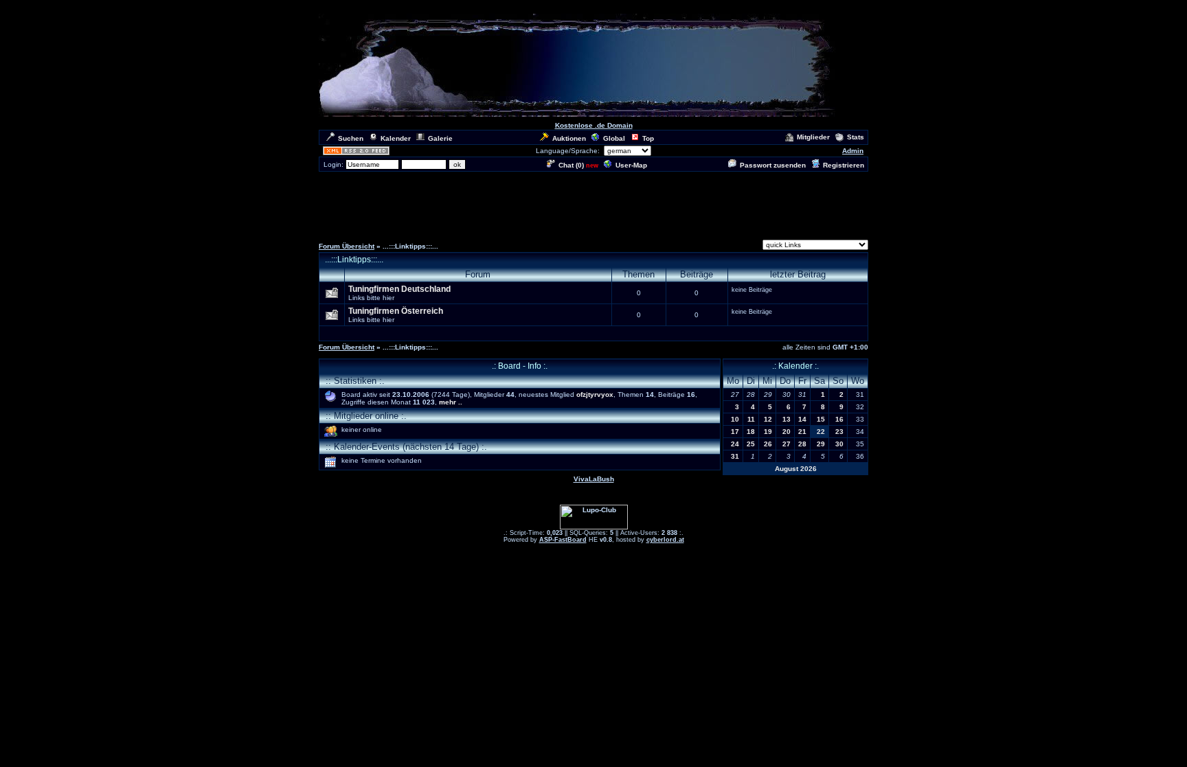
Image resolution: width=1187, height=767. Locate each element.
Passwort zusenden (773, 165)
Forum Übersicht (346, 246)
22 (821, 431)
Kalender (396, 138)
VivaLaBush (594, 479)
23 (839, 431)
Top (648, 138)
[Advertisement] (593, 204)
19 (768, 431)
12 (768, 419)
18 (751, 431)
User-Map (631, 165)
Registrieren (843, 165)
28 (802, 444)
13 (786, 419)
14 (802, 419)
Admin (852, 150)
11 (751, 419)
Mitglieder (813, 137)
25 (751, 444)
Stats (855, 137)
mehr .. (450, 402)
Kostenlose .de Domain (594, 125)
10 (735, 419)
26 (768, 444)
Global (614, 138)
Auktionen (569, 138)
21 (802, 431)
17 (735, 431)
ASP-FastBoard (563, 539)
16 (839, 419)
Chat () (571, 165)
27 (786, 444)
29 (821, 444)
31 (735, 456)
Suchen (350, 138)
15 (821, 419)
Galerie (440, 138)
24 (735, 444)
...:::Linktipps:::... (354, 259)
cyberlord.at (665, 539)
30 (839, 444)
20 (786, 431)
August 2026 (796, 468)
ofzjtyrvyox (594, 394)
